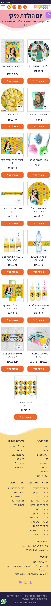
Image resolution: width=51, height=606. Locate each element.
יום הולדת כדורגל (40, 488)
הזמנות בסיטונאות (16, 488)
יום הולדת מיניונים (40, 534)
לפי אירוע (20, 450)
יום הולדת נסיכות (41, 509)
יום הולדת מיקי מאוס (39, 517)
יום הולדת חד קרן (40, 513)
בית (47, 21)
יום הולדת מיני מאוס (39, 521)
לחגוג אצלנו (19, 504)
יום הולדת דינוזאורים (39, 530)
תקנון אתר (43, 471)
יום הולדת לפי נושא (21, 21)
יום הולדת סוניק (41, 496)
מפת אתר (44, 463)
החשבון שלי (19, 492)
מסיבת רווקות (18, 454)
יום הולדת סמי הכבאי (39, 504)
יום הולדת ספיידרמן (39, 500)
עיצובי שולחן (18, 463)
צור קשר (44, 467)
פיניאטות (20, 458)
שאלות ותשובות (17, 500)
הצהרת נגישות (42, 475)
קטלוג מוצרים (38, 21)
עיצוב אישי (19, 467)
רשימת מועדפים (17, 496)
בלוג (46, 458)
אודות (45, 450)
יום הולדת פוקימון (40, 492)
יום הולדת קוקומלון (40, 525)
